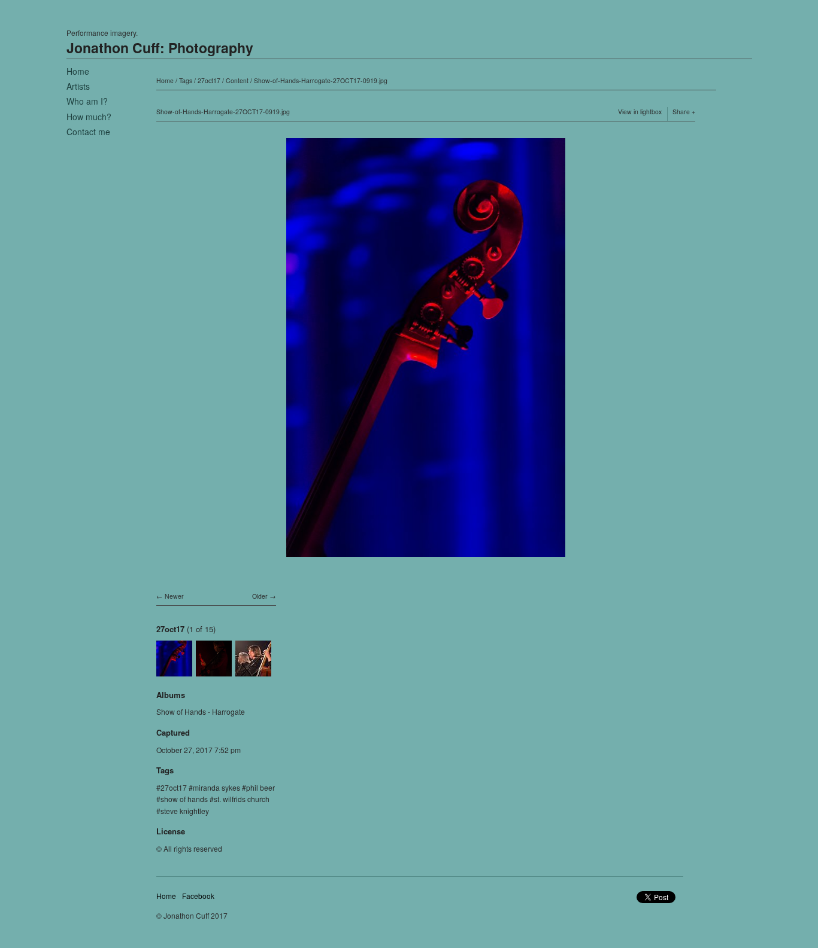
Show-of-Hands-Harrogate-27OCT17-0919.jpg (320, 80)
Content (237, 80)
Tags (185, 80)
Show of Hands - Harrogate (200, 711)
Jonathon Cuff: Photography (159, 47)
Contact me (88, 132)
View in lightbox (640, 111)
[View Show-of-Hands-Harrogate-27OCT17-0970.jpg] (253, 670)
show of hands (184, 799)
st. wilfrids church (241, 799)
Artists (78, 86)
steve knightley (184, 811)
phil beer (260, 787)
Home (77, 71)
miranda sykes (216, 787)
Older (260, 596)
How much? (88, 117)
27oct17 (209, 80)
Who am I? (87, 101)
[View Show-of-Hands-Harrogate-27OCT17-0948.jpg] (214, 670)
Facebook (198, 896)
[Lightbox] (425, 558)
